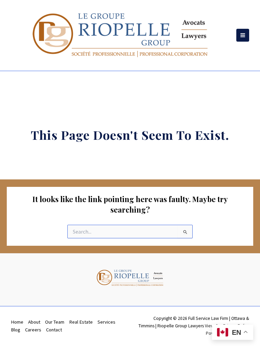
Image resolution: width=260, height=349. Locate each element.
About (34, 322)
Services (106, 322)
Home (17, 322)
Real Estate (81, 322)
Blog (15, 330)
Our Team (54, 322)
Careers (33, 330)
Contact (54, 330)
